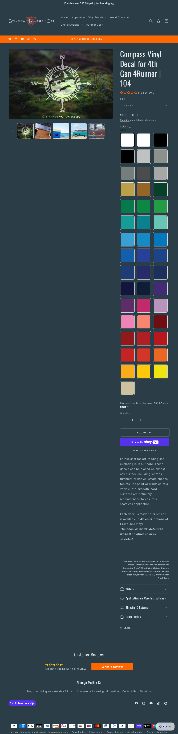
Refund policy (79, 732)
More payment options (144, 450)
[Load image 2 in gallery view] (43, 131)
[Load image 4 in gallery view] (79, 131)
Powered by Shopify (58, 732)
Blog (30, 691)
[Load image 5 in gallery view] (96, 131)
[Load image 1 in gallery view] (25, 131)
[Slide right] (109, 131)
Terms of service (115, 732)
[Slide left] (12, 131)
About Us (145, 691)
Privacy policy (96, 732)
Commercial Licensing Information (98, 691)
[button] (78, 17)
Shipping (125, 120)
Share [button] (127, 627)
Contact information (157, 732)
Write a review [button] (112, 667)
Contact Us (129, 691)
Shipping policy (135, 732)
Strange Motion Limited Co (33, 732)
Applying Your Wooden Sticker (55, 691)
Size (122, 98)
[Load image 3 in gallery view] (61, 131)
